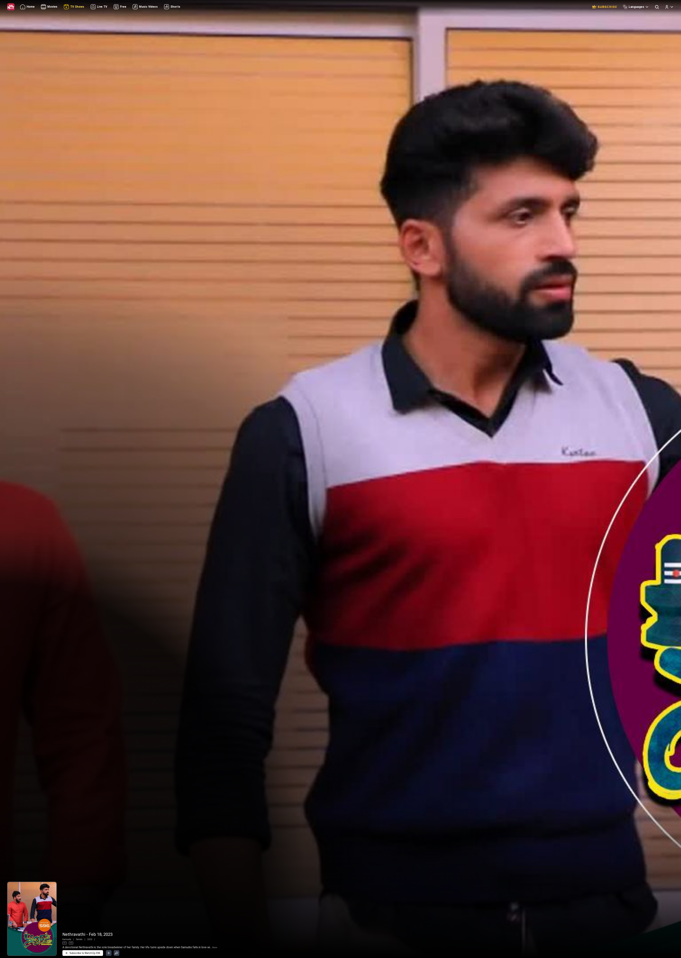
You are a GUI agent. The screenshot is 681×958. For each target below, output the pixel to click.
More (214, 947)
